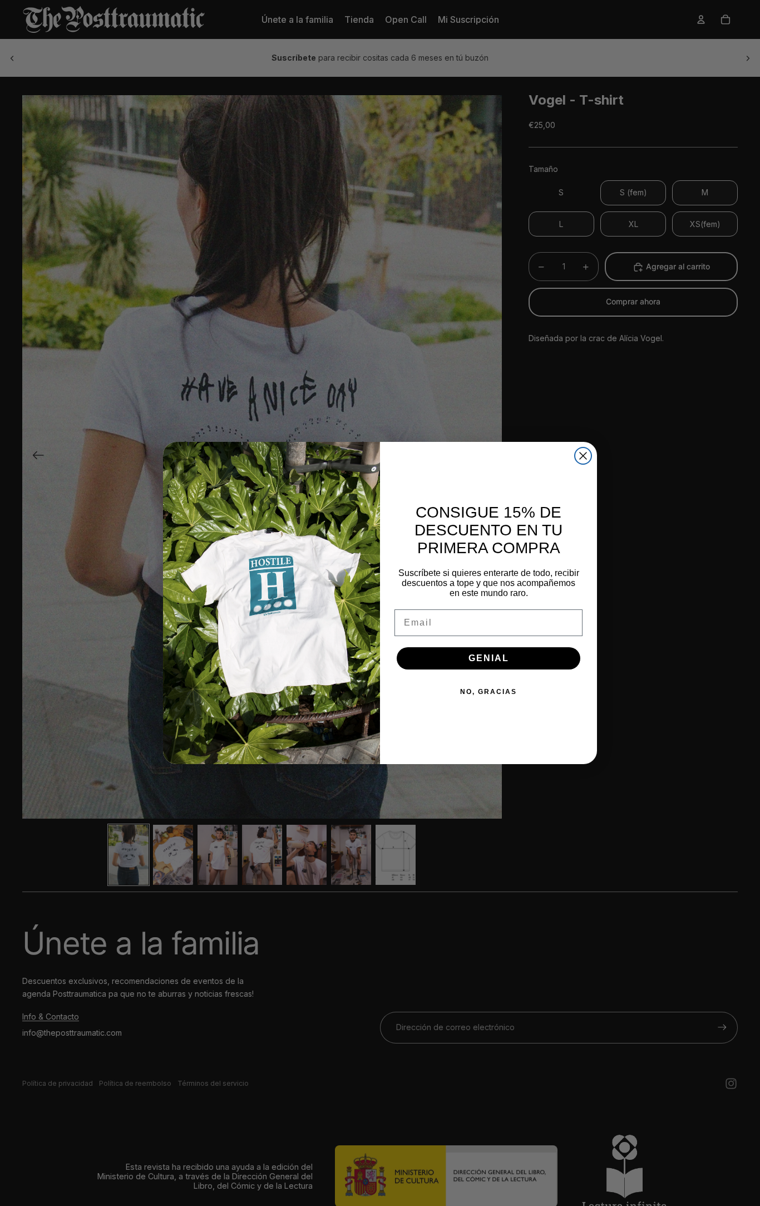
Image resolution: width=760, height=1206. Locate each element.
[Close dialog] (583, 455)
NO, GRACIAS (488, 692)
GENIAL (488, 658)
